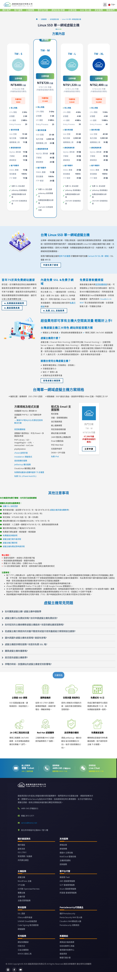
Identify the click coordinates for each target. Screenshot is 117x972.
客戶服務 (18, 10)
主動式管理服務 (24, 900)
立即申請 (18, 78)
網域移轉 (63, 849)
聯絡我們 (110, 10)
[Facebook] (14, 969)
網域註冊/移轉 (58, 10)
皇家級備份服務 (20, 460)
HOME (18, 4)
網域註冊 (63, 845)
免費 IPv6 (55, 456)
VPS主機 (21, 885)
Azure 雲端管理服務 (68, 889)
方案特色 (58, 675)
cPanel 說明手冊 (21, 453)
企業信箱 (72, 10)
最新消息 (21, 849)
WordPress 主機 (24, 881)
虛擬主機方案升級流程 (12, 539)
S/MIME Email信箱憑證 (27, 921)
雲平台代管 (43, 10)
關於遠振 (21, 845)
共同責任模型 (23, 860)
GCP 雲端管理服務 (67, 885)
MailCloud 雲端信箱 (68, 856)
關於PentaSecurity (67, 913)
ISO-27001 (22, 852)
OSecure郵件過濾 (25, 917)
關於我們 (6, 10)
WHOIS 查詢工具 (25, 953)
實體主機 (21, 892)
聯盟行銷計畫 (65, 957)
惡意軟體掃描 (19, 429)
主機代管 (21, 896)
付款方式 (21, 946)
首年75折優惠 (64, 256)
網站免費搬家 (23, 942)
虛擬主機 (21, 877)
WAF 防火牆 (85, 10)
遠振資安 (63, 953)
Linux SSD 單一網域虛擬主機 (71, 19)
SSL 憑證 (21, 913)
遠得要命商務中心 (67, 950)
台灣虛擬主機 (54, 19)
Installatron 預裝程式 (23, 457)
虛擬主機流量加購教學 (59, 510)
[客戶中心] (105, 5)
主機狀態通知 (65, 860)
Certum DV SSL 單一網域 (98, 256)
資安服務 (99, 10)
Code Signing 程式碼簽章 (28, 925)
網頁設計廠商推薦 (67, 942)
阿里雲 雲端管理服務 (68, 892)
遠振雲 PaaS (65, 877)
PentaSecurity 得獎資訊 (69, 925)
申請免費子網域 (50, 265)
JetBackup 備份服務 (22, 464)
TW (112, 4)
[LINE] (8, 969)
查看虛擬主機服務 (52, 380)
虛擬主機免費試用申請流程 (14, 546)
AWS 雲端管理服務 (67, 881)
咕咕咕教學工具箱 (67, 946)
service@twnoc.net (29, 823)
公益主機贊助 (23, 950)
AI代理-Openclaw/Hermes (29, 889)
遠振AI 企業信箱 (66, 852)
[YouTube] (20, 969)
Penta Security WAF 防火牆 (71, 917)
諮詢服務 (63, 864)
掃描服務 (21, 929)
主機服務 (30, 10)
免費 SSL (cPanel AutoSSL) (25, 476)
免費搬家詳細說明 (10, 535)
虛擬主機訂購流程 (10, 543)
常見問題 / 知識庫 (25, 856)
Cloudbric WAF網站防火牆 (70, 921)
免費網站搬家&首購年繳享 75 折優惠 (29, 472)
